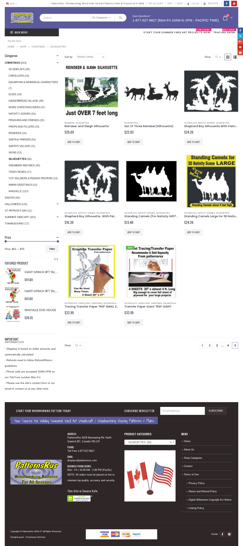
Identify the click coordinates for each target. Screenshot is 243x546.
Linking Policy (196, 508)
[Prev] (202, 345)
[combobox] (150, 442)
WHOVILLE (15, 191)
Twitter (240, 36)
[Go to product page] (92, 91)
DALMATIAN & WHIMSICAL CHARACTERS (33, 82)
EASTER (10, 197)
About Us (189, 449)
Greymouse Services (35, 537)
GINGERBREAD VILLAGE (23, 100)
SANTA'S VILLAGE (19, 145)
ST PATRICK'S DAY (16, 210)
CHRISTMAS (96, 303)
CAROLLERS (84, 303)
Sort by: (69, 56)
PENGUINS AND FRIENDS (24, 120)
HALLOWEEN (13, 204)
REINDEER (69, 123)
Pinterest (229, 534)
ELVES (12, 94)
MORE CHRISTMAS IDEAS (24, 107)
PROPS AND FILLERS (21, 126)
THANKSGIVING (14, 223)
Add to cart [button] (74, 141)
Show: (207, 56)
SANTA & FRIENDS (20, 139)
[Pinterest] (234, 3)
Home (187, 441)
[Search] (120, 17)
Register (213, 3)
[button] (228, 57)
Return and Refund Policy (203, 491)
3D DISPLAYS (190, 123)
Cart (170, 3)
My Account (156, 3)
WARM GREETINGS (20, 184)
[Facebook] (226, 3)
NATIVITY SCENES (206, 123)
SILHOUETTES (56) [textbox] (149, 442)
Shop (180, 3)
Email (240, 52)
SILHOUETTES (82, 123)
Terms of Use (191, 474)
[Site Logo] (22, 17)
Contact (188, 466)
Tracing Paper (224, 31)
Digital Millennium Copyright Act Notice (210, 499)
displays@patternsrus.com (82, 460)
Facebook (222, 534)
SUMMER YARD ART (17, 217)
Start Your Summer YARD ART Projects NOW (176, 31)
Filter (52, 249)
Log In (195, 3)
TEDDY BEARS (17, 171)
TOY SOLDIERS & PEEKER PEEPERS (30, 178)
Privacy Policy (197, 483)
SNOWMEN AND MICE (22, 165)
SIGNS (12, 152)
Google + (240, 41)
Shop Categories (193, 458)
